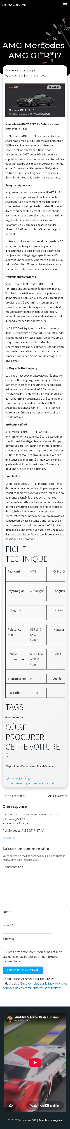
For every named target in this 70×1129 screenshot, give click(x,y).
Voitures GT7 (28, 70)
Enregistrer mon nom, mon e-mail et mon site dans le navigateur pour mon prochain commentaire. (32, 956)
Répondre (9, 838)
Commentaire (13, 867)
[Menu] (65, 5)
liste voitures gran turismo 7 (27, 783)
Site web (8, 939)
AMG (27, 778)
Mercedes (50, 783)
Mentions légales (50, 1120)
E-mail (8, 925)
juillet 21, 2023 (38, 75)
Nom (7, 912)
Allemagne (17, 778)
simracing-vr (16, 75)
